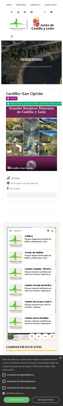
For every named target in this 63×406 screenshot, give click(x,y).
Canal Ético (50, 4)
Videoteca (21, 4)
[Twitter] (18, 12)
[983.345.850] (45, 12)
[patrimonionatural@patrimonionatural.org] (51, 12)
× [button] (60, 358)
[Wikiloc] (38, 12)
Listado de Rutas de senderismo (36, 66)
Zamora (13, 98)
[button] (31, 393)
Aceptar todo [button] (17, 400)
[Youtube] (25, 12)
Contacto (35, 4)
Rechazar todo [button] (45, 400)
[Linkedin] (31, 12)
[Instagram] (11, 12)
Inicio (9, 4)
